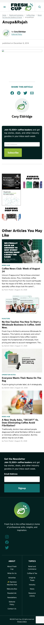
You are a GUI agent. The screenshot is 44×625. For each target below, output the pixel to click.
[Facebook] (7, 542)
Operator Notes (9, 375)
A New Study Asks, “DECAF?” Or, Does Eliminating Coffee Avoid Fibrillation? (20, 422)
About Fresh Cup (12, 567)
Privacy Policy (22, 621)
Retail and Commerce (16, 15)
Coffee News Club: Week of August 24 (21, 270)
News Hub (6, 265)
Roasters (6, 318)
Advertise (12, 578)
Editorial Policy (16, 34)
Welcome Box (12, 589)
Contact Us (12, 609)
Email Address (10, 474)
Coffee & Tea (32, 573)
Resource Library (32, 594)
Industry (32, 585)
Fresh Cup (22, 7)
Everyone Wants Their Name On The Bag (21, 379)
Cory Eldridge (20, 31)
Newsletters (12, 597)
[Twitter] (7, 547)
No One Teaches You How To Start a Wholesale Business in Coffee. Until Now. (21, 324)
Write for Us (11, 573)
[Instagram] (7, 537)
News (32, 589)
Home (4, 15)
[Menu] (4, 7)
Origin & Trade (32, 579)
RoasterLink (11, 593)
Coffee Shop (30, 15)
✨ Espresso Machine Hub (12, 583)
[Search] (39, 7)
